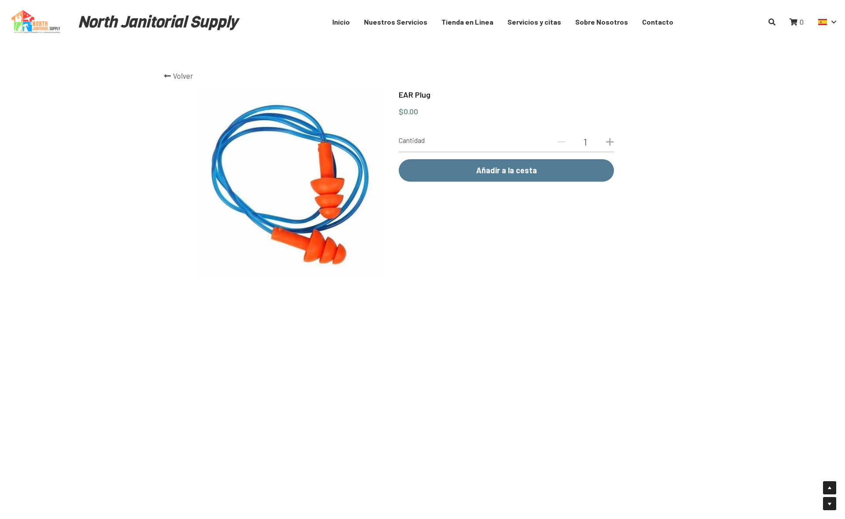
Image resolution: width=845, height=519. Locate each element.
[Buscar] (771, 22)
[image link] (36, 21)
